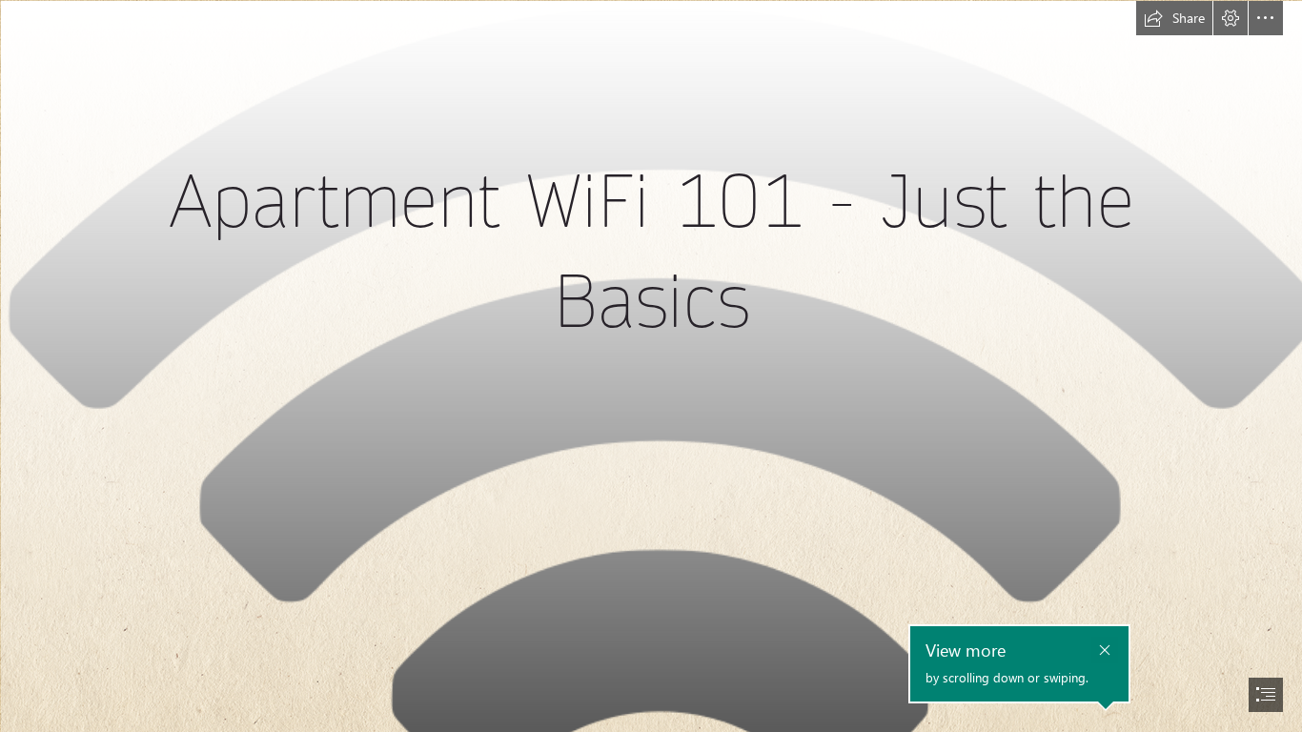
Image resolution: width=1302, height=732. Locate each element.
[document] (651, 366)
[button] (1174, 18)
